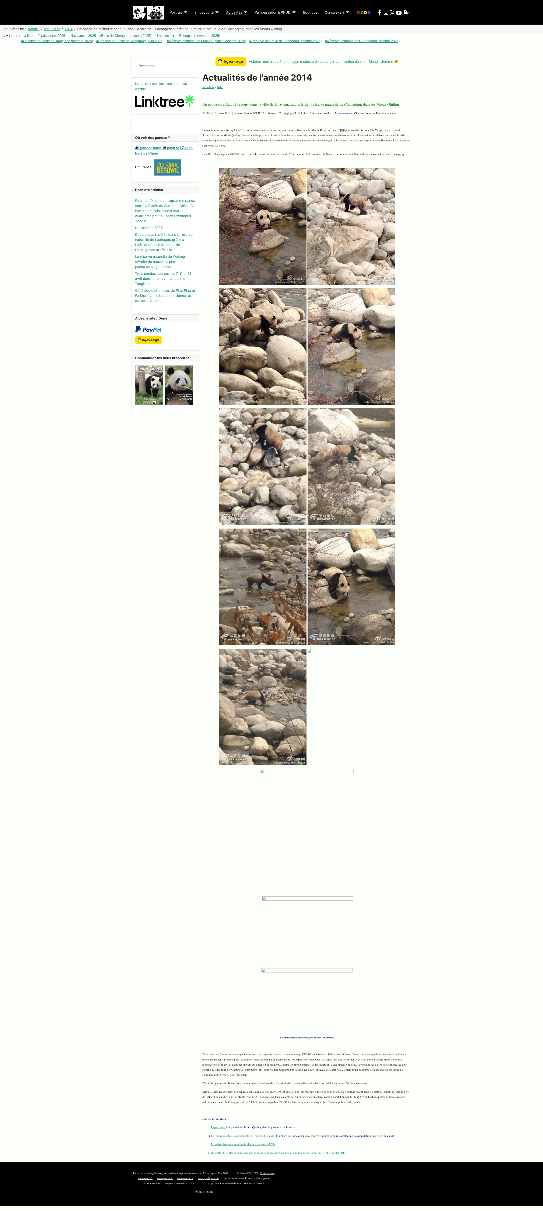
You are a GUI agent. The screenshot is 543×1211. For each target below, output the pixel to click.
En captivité (204, 12)
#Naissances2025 (82, 36)
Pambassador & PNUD (273, 12)
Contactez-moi (267, 1173)
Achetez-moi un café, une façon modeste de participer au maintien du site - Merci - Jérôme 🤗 (324, 62)
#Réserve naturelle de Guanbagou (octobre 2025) (362, 41)
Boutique (310, 12)
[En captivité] (216, 12)
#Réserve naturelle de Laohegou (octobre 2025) (285, 41)
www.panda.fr (145, 1178)
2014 (220, 87)
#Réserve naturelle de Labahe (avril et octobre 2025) (206, 41)
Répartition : (218, 1127)
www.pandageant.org (208, 1178)
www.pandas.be (185, 1178)
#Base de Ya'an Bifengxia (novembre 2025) (187, 36)
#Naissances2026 (51, 36)
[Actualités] (244, 12)
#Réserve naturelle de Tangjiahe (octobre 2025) (57, 41)
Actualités (234, 12)
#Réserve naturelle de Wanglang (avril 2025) (130, 41)
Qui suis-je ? (334, 12)
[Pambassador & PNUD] (293, 12)
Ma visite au (278, 1153)
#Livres (28, 36)
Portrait (176, 12)
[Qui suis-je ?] (346, 12)
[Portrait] (184, 12)
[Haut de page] (538, 1206)
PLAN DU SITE (204, 1191)
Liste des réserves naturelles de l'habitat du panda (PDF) (243, 1144)
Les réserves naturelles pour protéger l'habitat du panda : (243, 1136)
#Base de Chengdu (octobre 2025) (125, 36)
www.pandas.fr (165, 1178)
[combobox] (165, 65)
